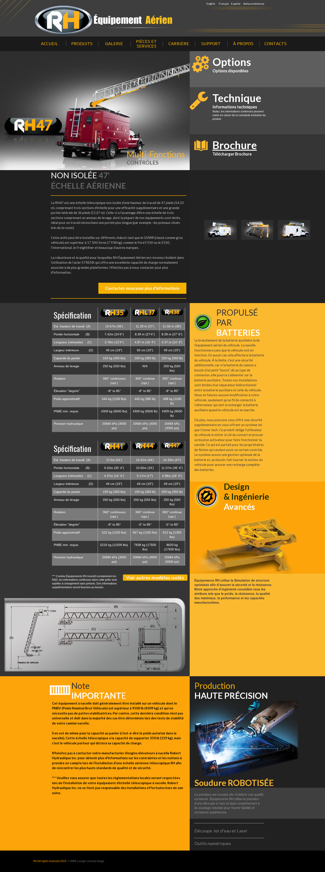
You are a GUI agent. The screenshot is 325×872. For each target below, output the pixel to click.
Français (224, 3)
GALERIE (114, 43)
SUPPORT (211, 43)
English (210, 3)
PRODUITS (81, 43)
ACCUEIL (49, 43)
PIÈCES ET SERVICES (146, 43)
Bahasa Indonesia (253, 3)
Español (235, 3)
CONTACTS (275, 43)
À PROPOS (243, 43)
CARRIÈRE (178, 43)
